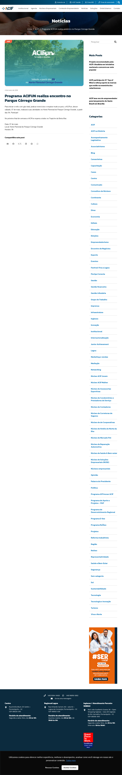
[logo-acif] (7, 8)
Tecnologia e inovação (101, 601)
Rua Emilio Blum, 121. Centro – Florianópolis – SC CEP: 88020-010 (20, 709)
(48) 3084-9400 (54, 695)
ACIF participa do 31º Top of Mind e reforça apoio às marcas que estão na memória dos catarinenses (102, 84)
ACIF (93, 124)
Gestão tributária (98, 293)
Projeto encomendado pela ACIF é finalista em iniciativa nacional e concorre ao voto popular (101, 65)
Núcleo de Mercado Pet (101, 437)
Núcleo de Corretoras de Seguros (101, 414)
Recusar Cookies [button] (52, 768)
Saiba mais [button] (71, 760)
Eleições (94, 235)
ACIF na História (98, 131)
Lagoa (93, 350)
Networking (96, 369)
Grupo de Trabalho (99, 299)
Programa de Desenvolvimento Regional (103, 511)
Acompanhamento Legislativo (99, 139)
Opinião (94, 475)
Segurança (95, 569)
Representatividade (100, 556)
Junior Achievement (100, 344)
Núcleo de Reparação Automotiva (100, 445)
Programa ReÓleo (98, 524)
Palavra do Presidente (101, 481)
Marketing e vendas (99, 356)
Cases (93, 172)
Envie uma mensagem (63, 698)
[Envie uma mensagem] (53, 699)
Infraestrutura (97, 312)
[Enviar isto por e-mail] (7, 144)
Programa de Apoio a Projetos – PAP (100, 501)
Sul (92, 582)
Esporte (94, 254)
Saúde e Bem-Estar (99, 563)
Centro (94, 178)
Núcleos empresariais (100, 468)
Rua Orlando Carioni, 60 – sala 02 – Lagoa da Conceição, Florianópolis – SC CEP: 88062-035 (62, 709)
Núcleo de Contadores (101, 406)
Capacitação (96, 165)
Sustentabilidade (98, 588)
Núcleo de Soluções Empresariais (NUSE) (100, 461)
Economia (95, 216)
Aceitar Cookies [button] (70, 768)
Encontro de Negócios (100, 248)
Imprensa (95, 305)
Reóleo (94, 550)
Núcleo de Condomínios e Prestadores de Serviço (102, 399)
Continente (96, 197)
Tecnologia (96, 595)
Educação (95, 229)
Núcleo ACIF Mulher (99, 382)
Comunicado (96, 184)
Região (94, 544)
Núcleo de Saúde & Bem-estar (104, 453)
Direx (93, 210)
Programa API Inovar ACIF (102, 494)
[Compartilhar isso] (13, 144)
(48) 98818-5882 (72, 695)
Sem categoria (97, 576)
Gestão (94, 280)
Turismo (94, 607)
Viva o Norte (96, 614)
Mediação (95, 363)
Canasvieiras (96, 159)
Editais (94, 223)
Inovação (95, 325)
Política (94, 487)
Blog (93, 152)
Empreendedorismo (100, 242)
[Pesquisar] (115, 42)
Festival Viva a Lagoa (100, 267)
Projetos (95, 531)
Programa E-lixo (98, 518)
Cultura (94, 203)
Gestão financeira (98, 286)
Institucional (96, 331)
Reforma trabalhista (100, 537)
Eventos (94, 261)
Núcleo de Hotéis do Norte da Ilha (104, 430)
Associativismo (98, 146)
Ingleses (94, 318)
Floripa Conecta (98, 274)
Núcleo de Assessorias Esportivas (101, 390)
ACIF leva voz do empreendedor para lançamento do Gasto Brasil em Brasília (103, 101)
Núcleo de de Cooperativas (103, 422)
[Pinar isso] (32, 144)
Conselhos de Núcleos (101, 191)
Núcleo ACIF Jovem (99, 376)
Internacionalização (100, 337)
